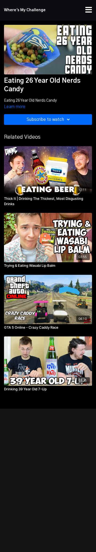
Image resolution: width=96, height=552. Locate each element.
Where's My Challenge (25, 10)
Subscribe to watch (45, 119)
